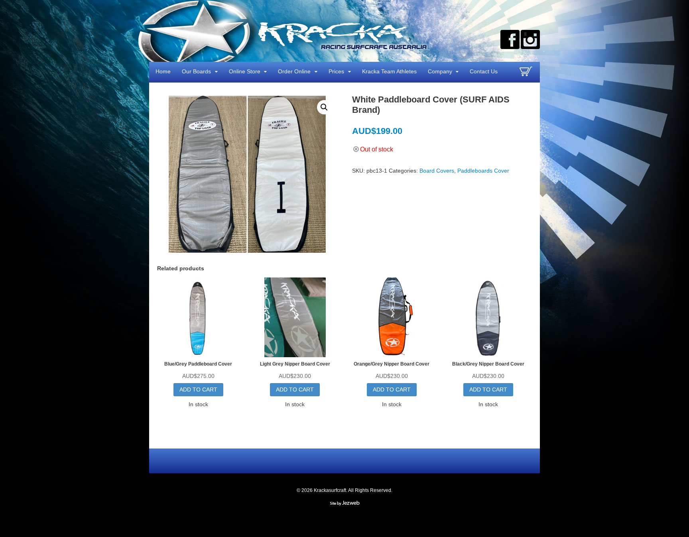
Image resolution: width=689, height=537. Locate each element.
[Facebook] (510, 39)
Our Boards (196, 71)
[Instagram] (530, 39)
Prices (336, 71)
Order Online (294, 71)
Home (163, 71)
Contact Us (484, 71)
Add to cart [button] (198, 389)
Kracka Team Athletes (389, 71)
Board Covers (436, 170)
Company (440, 71)
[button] (324, 107)
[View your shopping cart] (527, 75)
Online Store (244, 71)
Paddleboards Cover (483, 170)
